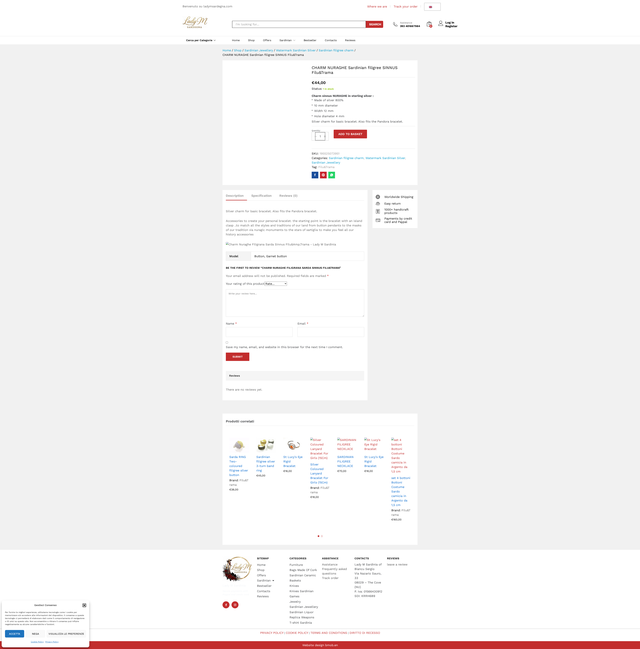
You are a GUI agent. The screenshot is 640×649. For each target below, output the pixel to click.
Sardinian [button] (286, 40)
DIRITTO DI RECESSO (365, 632)
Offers (267, 40)
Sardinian (264, 580)
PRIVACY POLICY (272, 632)
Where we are (377, 6)
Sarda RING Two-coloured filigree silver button (238, 466)
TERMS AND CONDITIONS (328, 632)
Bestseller (310, 40)
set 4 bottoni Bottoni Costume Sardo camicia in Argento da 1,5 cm (400, 491)
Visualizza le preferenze (66, 633)
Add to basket (350, 134)
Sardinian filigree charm (346, 158)
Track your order (406, 6)
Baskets (295, 580)
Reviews (350, 40)
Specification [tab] (261, 195)
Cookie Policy (37, 642)
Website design (313, 645)
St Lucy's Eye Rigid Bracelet (292, 461)
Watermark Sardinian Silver (385, 158)
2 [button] (322, 536)
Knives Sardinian (302, 591)
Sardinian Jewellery (326, 162)
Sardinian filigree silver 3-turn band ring (265, 463)
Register (451, 26)
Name (231, 323)
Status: (317, 88)
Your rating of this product (245, 283)
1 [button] (318, 536)
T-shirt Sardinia (301, 622)
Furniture (296, 564)
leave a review (397, 564)
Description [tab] (235, 195)
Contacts (331, 40)
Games (294, 596)
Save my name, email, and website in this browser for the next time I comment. (284, 347)
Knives (294, 585)
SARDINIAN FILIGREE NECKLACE (345, 461)
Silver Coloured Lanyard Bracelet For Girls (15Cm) (319, 473)
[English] (431, 7)
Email (303, 323)
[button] (84, 605)
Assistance (406, 22)
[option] (239, 466)
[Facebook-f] (226, 604)
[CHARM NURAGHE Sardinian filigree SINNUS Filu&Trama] (315, 175)
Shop (251, 40)
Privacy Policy (51, 642)
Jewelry (295, 601)
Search (375, 24)
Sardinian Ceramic (303, 575)
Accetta (14, 633)
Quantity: (316, 131)
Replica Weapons (302, 617)
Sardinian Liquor (302, 612)
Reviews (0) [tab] (288, 195)
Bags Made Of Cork (303, 570)
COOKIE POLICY (297, 632)
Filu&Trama (326, 167)
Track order (330, 578)
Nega (35, 633)
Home (236, 40)
